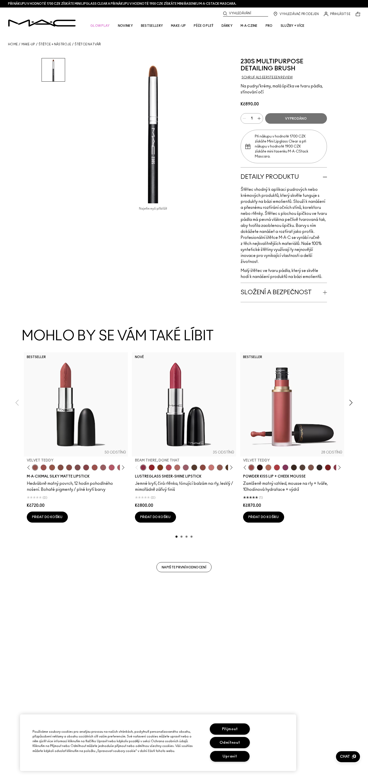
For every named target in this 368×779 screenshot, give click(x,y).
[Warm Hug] (268, 467)
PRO (269, 25)
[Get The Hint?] (111, 467)
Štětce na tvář (88, 44)
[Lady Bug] (151, 467)
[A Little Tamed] (277, 467)
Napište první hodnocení (184, 567)
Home (13, 44)
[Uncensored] (194, 467)
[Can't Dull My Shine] (160, 467)
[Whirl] (69, 467)
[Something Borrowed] (285, 467)
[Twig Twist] (86, 467)
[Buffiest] (302, 467)
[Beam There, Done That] (143, 467)
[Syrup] (185, 467)
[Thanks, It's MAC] (177, 467)
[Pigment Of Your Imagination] (168, 467)
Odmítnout (230, 742)
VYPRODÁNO (296, 118)
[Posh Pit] (203, 467)
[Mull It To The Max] (43, 467)
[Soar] (77, 467)
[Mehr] (103, 467)
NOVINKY (125, 25)
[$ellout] (211, 467)
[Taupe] (52, 467)
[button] (347, 757)
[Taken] (311, 467)
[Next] (122, 467)
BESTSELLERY (152, 25)
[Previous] (30, 467)
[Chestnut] (294, 467)
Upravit (230, 756)
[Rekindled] (319, 467)
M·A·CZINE (249, 25)
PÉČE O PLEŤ (203, 25)
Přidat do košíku (47, 517)
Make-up (28, 44)
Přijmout (230, 729)
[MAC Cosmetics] (42, 23)
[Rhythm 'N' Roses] (328, 467)
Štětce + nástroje (55, 44)
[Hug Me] (220, 467)
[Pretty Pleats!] (260, 467)
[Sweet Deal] (94, 467)
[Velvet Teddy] (35, 467)
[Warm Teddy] (60, 467)
